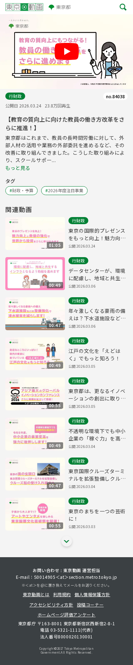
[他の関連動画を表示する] (66, 541)
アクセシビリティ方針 (51, 605)
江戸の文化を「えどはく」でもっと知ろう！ (94, 354)
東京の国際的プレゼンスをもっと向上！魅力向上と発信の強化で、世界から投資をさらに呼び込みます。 (97, 234)
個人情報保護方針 (92, 594)
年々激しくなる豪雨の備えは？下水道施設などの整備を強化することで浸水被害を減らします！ (97, 314)
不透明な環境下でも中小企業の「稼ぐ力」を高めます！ (97, 434)
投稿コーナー (90, 605)
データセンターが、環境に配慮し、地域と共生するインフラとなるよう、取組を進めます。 (97, 274)
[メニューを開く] (123, 7)
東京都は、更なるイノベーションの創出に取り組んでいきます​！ (97, 394)
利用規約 (62, 594)
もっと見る (17, 167)
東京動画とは (36, 594)
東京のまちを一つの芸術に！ (97, 515)
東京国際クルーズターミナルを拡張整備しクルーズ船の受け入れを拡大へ (97, 474)
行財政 (15, 96)
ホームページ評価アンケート (67, 614)
